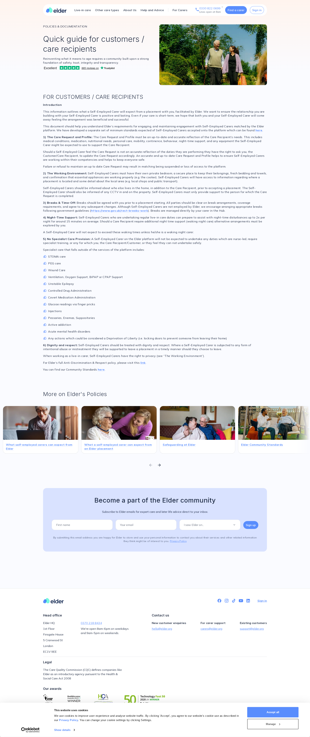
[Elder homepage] (56, 10)
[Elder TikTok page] (233, 600)
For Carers (180, 10)
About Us (129, 10)
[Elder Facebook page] (219, 600)
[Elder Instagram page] (226, 600)
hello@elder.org (162, 628)
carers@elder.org (211, 628)
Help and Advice (152, 10)
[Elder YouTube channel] (241, 600)
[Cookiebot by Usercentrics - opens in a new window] (30, 730)
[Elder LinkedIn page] (248, 600)
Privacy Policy (68, 720)
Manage (271, 723)
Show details (62, 729)
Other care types (107, 10)
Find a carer (236, 10)
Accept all (273, 712)
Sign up (251, 525)
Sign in (257, 10)
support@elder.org (252, 628)
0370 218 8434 (91, 623)
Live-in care (82, 10)
